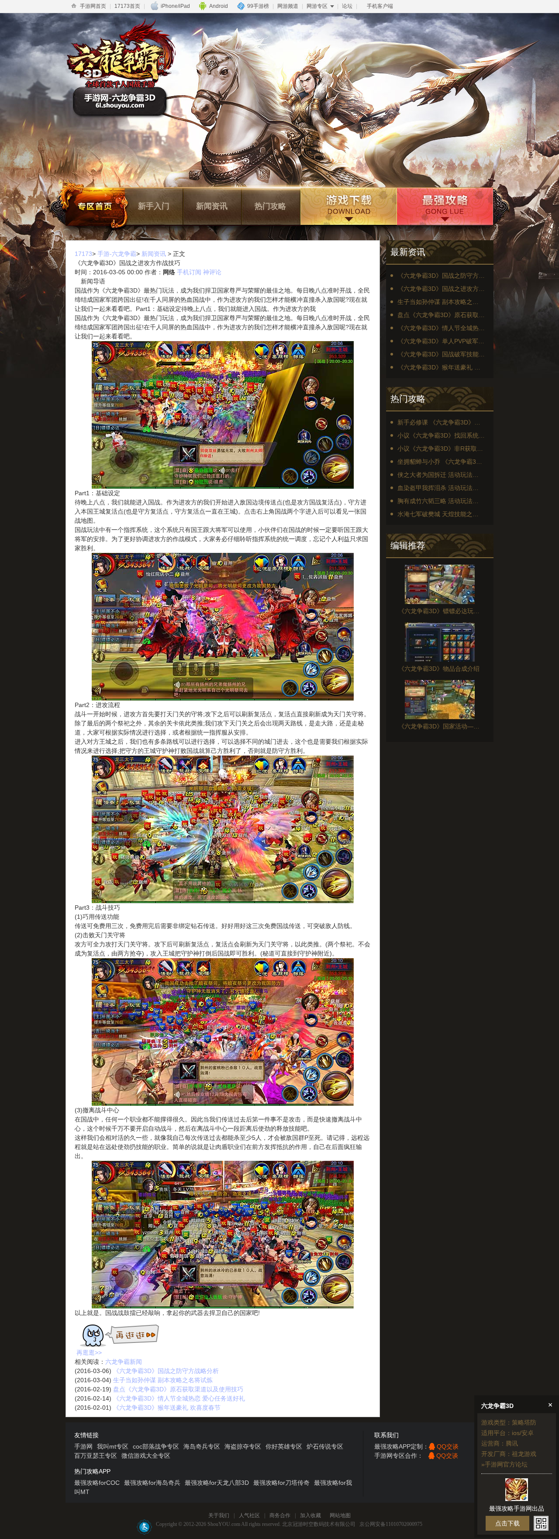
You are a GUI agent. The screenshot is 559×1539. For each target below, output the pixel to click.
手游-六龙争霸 (116, 253)
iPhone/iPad (175, 6)
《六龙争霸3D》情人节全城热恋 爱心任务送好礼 (179, 1398)
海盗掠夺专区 (242, 1446)
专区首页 (95, 206)
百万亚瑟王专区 (95, 1455)
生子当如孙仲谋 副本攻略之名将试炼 (163, 1380)
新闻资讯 (212, 206)
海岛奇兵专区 (201, 1446)
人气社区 (249, 1515)
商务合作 (279, 1515)
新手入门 (153, 206)
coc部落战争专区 (156, 1446)
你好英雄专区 (284, 1446)
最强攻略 (444, 206)
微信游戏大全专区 (145, 1455)
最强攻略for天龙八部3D (217, 1482)
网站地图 (340, 1515)
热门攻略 (270, 206)
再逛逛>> (89, 1352)
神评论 (212, 272)
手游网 (83, 1446)
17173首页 (127, 6)
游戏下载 (348, 206)
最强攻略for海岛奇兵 (152, 1482)
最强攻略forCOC (97, 1482)
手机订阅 (189, 272)
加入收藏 (310, 1515)
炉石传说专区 (325, 1446)
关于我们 (218, 1515)
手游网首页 (93, 6)
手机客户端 (380, 6)
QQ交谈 (448, 1446)
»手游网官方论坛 (504, 1464)
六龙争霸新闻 (123, 1361)
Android (218, 6)
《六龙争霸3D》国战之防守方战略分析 (166, 1370)
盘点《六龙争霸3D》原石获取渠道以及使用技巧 (178, 1389)
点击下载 (507, 1523)
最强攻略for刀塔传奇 (281, 1482)
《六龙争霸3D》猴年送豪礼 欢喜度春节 (167, 1407)
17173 (83, 253)
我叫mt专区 (112, 1446)
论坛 (347, 6)
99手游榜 (258, 6)
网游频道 (287, 6)
